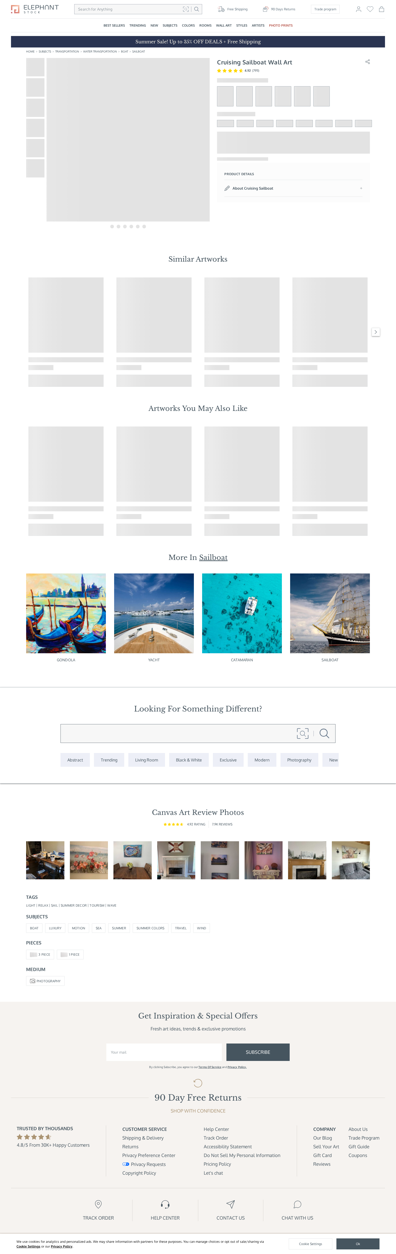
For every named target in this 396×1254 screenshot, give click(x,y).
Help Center (216, 1129)
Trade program (325, 9)
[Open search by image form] (186, 9)
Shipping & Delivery (143, 1138)
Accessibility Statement (228, 1146)
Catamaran (242, 660)
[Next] (376, 332)
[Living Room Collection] (146, 760)
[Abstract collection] (75, 760)
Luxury (55, 928)
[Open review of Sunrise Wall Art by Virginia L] (89, 860)
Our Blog (322, 1138)
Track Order (216, 1138)
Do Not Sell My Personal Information (242, 1155)
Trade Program (364, 1138)
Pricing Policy (217, 1164)
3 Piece (44, 954)
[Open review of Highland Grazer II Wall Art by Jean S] (351, 860)
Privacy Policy (61, 1246)
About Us (358, 1129)
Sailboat (138, 51)
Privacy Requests (148, 1164)
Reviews (321, 1164)
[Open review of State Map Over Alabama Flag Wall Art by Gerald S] (176, 860)
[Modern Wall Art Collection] (262, 760)
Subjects (45, 51)
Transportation (67, 51)
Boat (124, 51)
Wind (201, 928)
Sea (99, 928)
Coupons (358, 1155)
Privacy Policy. (237, 1067)
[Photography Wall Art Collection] (299, 760)
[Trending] (109, 760)
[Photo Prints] (333, 760)
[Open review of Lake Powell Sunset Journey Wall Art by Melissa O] (264, 860)
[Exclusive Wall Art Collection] (228, 760)
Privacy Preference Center (148, 1155)
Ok (358, 1244)
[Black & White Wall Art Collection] (189, 760)
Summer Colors (151, 928)
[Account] (358, 11)
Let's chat (213, 1173)
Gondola (66, 660)
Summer (119, 928)
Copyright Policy (139, 1173)
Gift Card (322, 1155)
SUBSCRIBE (258, 1052)
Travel (181, 928)
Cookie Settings (28, 1246)
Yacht (154, 660)
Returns (130, 1146)
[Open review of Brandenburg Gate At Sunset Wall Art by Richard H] (220, 860)
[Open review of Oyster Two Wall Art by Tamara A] (132, 860)
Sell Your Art (326, 1146)
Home (30, 51)
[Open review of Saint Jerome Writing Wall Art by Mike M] (45, 860)
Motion (78, 928)
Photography (49, 981)
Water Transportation (100, 51)
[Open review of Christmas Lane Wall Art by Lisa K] (307, 860)
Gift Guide (359, 1146)
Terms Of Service (209, 1067)
